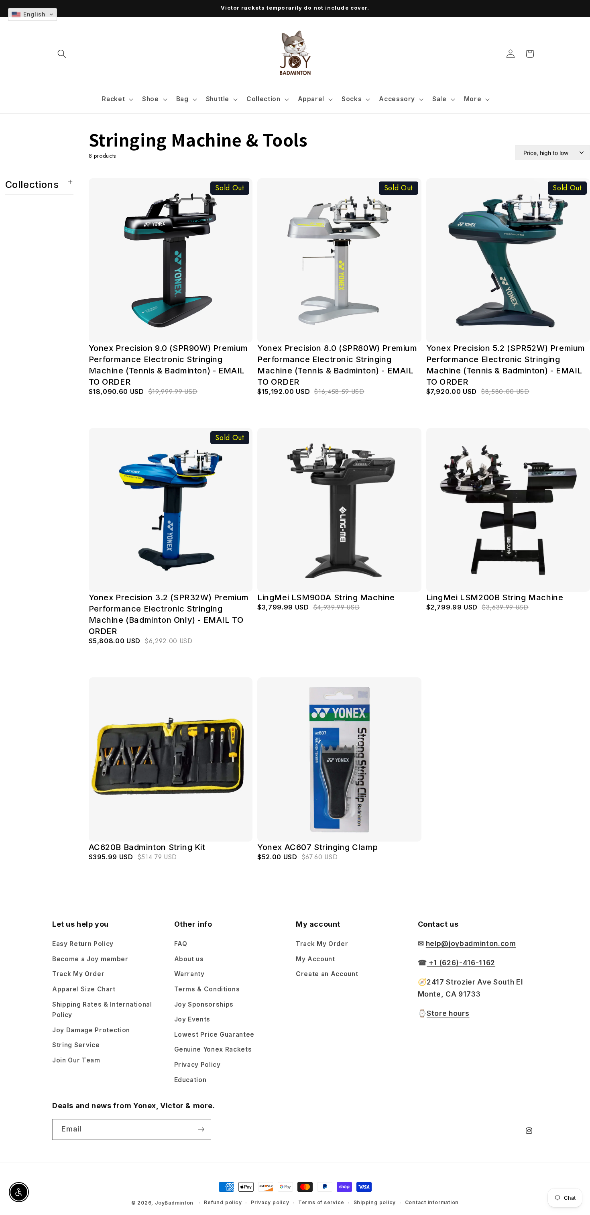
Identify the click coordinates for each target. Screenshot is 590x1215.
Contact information (432, 1202)
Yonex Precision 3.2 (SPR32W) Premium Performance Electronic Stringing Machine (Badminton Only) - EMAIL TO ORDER (169, 614)
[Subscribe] (201, 1129)
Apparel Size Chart (84, 989)
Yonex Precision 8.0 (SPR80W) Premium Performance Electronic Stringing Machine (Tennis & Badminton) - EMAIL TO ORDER (337, 365)
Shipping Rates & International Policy (102, 1010)
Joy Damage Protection (91, 1030)
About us (189, 959)
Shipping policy (375, 1202)
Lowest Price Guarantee (214, 1034)
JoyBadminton (174, 1203)
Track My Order (78, 974)
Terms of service (321, 1202)
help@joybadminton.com (471, 943)
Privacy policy (270, 1202)
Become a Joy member (90, 959)
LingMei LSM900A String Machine (326, 597)
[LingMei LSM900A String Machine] (339, 510)
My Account (315, 959)
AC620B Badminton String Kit (147, 847)
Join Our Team (76, 1060)
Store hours (448, 1013)
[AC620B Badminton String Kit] (171, 759)
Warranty (189, 974)
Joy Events (192, 1019)
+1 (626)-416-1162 (461, 962)
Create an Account (327, 974)
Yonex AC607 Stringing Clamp (317, 847)
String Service (76, 1045)
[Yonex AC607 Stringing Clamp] (339, 759)
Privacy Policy (197, 1064)
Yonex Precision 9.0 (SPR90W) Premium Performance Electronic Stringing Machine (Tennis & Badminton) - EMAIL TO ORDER (168, 365)
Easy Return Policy (83, 944)
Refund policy (223, 1202)
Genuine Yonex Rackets (213, 1049)
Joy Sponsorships (204, 1004)
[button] (61, 53)
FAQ (180, 944)
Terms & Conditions (207, 989)
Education (190, 1080)
